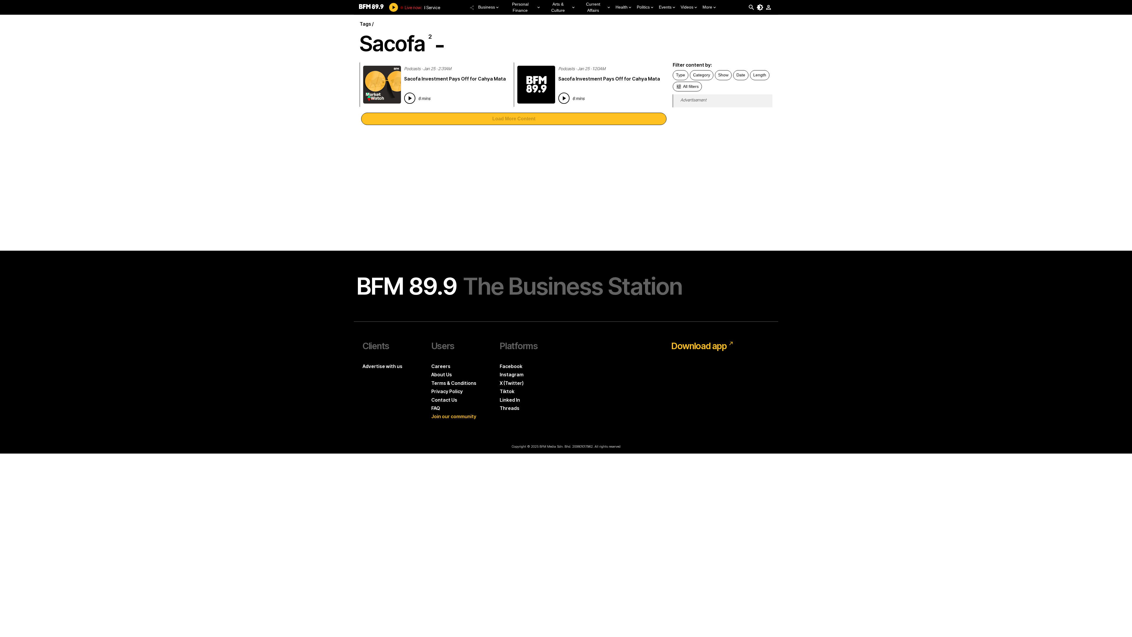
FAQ (435, 408)
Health (622, 7)
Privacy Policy (447, 391)
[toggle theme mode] (760, 7)
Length (759, 75)
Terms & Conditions (453, 383)
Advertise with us (382, 366)
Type (680, 75)
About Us (441, 374)
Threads (509, 408)
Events (665, 7)
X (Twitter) (512, 383)
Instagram (512, 374)
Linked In (510, 400)
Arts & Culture (558, 7)
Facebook (511, 366)
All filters (691, 86)
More (707, 7)
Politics (643, 7)
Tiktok (507, 391)
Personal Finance (520, 7)
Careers (440, 366)
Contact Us (444, 400)
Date (740, 75)
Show (723, 75)
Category (701, 75)
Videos (687, 7)
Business (486, 7)
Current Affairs (593, 7)
